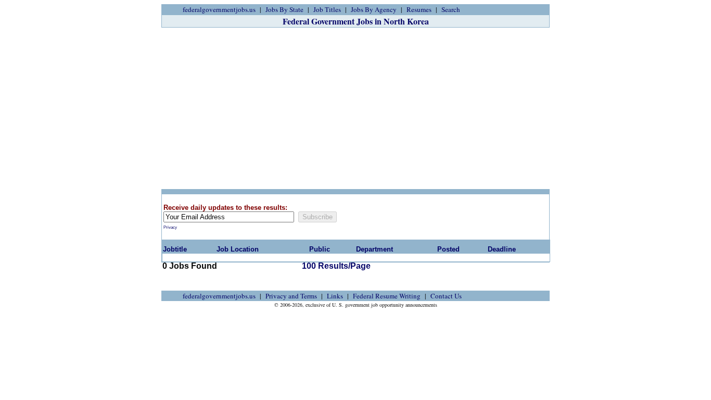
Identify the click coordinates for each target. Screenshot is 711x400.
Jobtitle (175, 249)
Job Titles (327, 9)
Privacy (170, 227)
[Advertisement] (355, 108)
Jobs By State (284, 9)
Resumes (419, 9)
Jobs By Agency (374, 9)
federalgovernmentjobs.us (219, 9)
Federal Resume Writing (387, 296)
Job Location (238, 249)
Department (374, 249)
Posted (448, 249)
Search (450, 9)
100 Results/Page (336, 265)
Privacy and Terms (291, 296)
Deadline (502, 249)
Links (335, 296)
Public (319, 249)
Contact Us (446, 296)
